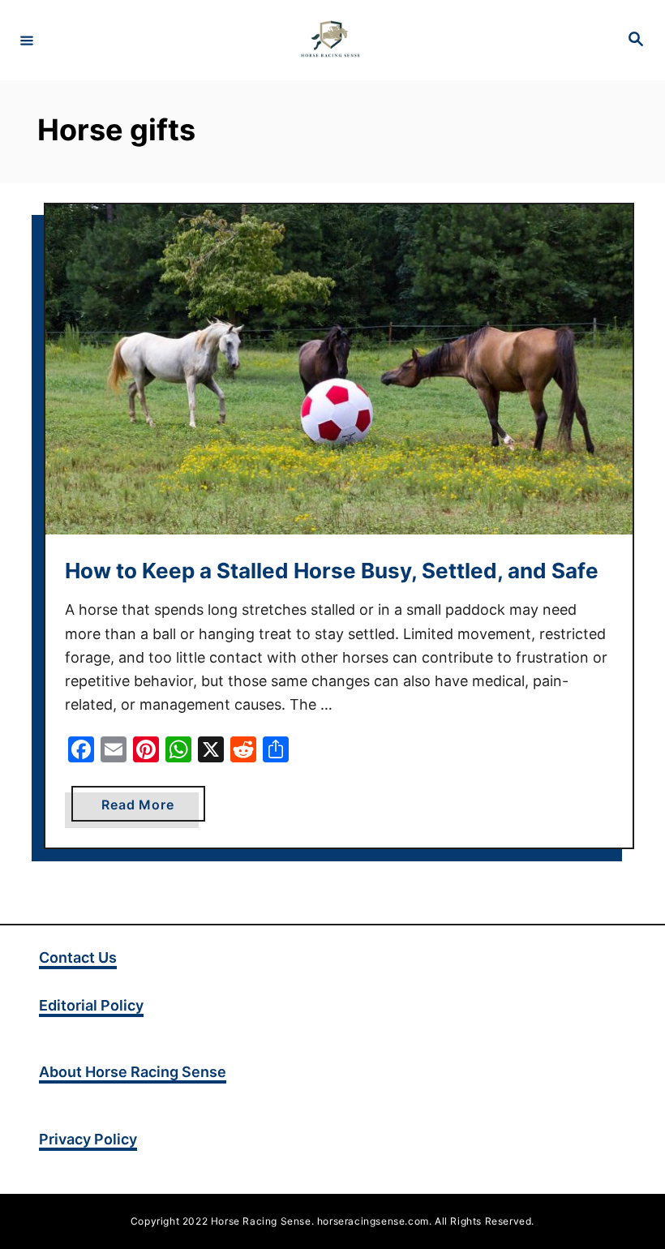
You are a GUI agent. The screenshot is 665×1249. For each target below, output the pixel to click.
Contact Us (78, 957)
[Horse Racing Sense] (330, 40)
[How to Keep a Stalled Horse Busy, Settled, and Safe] (339, 369)
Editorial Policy (91, 1005)
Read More (152, 809)
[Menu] (27, 40)
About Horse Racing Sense (132, 1071)
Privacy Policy (88, 1139)
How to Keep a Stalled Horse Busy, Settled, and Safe (331, 570)
